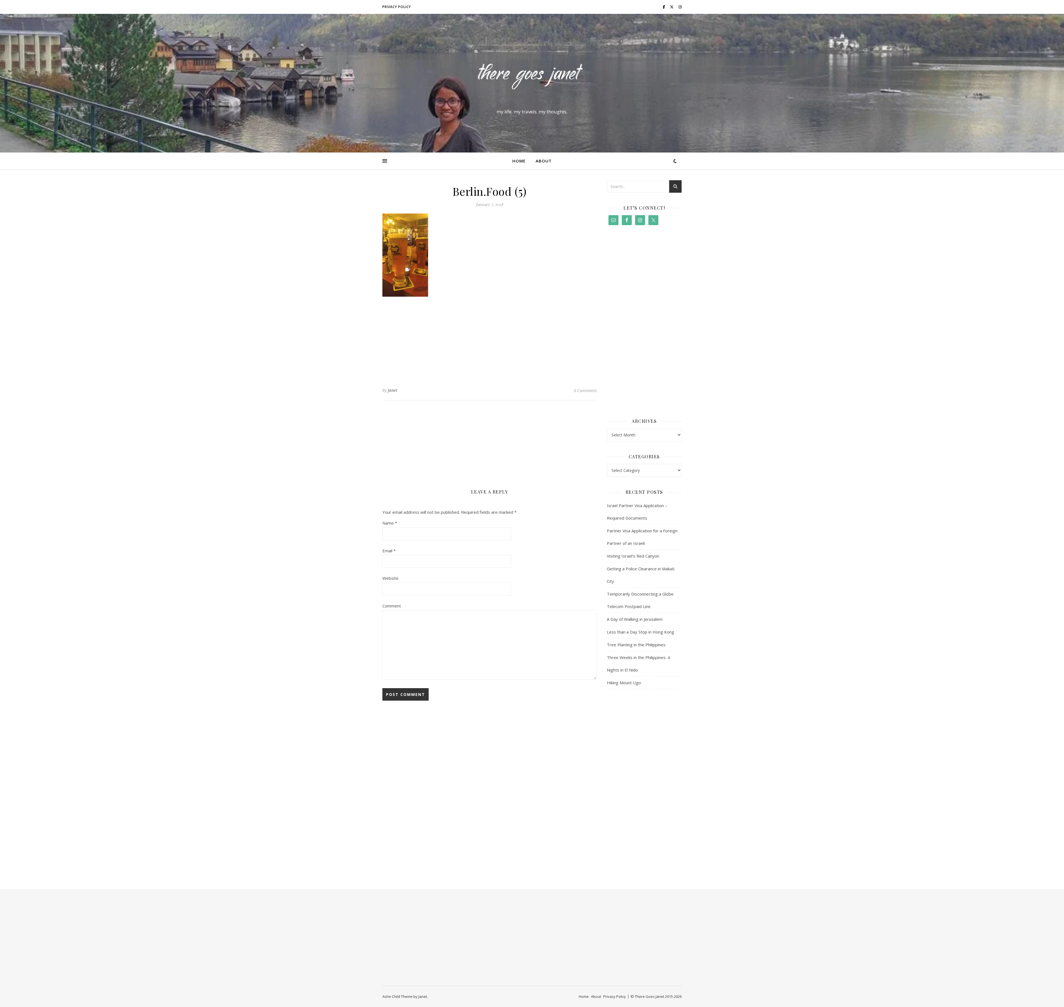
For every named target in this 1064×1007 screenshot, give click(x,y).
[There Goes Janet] (532, 78)
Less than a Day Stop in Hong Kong (640, 632)
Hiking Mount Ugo (624, 682)
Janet (393, 390)
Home (519, 161)
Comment (391, 606)
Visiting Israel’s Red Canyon (633, 556)
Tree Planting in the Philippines (636, 644)
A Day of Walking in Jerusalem (635, 619)
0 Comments (585, 390)
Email (389, 550)
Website (390, 578)
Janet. (423, 996)
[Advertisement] (489, 339)
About (544, 161)
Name (389, 523)
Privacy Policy (396, 6)
